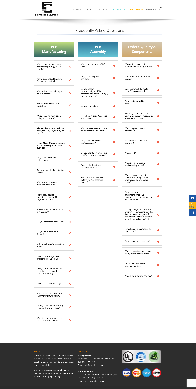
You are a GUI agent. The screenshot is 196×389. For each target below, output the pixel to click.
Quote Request (136, 9)
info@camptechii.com (93, 365)
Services (76, 9)
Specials (103, 9)
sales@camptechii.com (94, 381)
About (89, 9)
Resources (118, 9)
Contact (150, 9)
